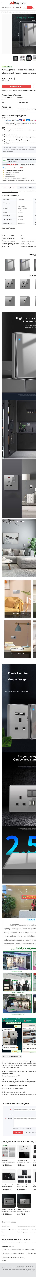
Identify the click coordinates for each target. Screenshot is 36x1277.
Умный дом (5, 1232)
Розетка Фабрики (29, 1249)
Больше (4, 1260)
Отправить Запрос (16, 86)
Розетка (26, 12)
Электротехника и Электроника (15, 12)
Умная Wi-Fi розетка (22, 1229)
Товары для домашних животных (24, 1226)
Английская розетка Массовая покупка (13, 1257)
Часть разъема (32, 1253)
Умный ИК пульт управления (24, 1232)
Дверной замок (6, 1226)
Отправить (18, 1132)
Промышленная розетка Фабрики (12, 1249)
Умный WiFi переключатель (9, 1229)
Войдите (5, 180)
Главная (4, 12)
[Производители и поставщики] (18, 2)
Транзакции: (28, 164)
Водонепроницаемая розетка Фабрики (13, 1253)
